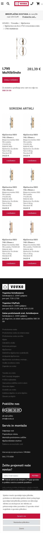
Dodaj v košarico (11, 80)
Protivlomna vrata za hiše (12, 336)
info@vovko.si (8, 418)
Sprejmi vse (21, 516)
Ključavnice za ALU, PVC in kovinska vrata (22, 26)
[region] (21, 512)
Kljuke (4, 339)
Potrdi (35, 476)
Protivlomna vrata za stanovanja (15, 333)
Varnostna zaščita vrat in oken (14, 383)
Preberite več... (29, 17)
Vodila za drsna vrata (11, 363)
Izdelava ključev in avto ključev (14, 393)
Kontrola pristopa (9, 346)
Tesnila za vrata (8, 373)
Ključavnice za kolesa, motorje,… (15, 359)
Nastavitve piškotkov (21, 522)
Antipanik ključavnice (10, 356)
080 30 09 (6, 90)
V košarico (11, 161)
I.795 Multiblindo (11, 29)
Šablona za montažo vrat (12, 444)
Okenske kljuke (8, 386)
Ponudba (14, 23)
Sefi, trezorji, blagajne (11, 376)
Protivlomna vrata (9, 329)
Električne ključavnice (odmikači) (15, 353)
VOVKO (5, 23)
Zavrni (21, 528)
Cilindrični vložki (8, 343)
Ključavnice (25, 23)
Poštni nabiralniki (9, 379)
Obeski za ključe (8, 396)
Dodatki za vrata (9, 389)
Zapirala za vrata (9, 366)
